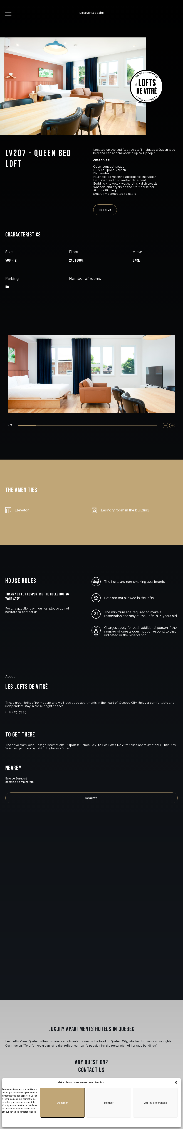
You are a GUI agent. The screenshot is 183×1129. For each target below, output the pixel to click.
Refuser (108, 1102)
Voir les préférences (155, 1102)
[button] (176, 1082)
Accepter (62, 1102)
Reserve (105, 209)
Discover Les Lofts (91, 12)
